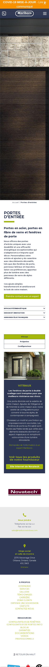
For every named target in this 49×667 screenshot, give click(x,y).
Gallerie (24, 592)
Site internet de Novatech (24, 466)
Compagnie (24, 586)
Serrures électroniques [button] (16, 317)
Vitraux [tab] (24, 337)
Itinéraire (24, 567)
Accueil (15, 202)
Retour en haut (26, 654)
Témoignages (24, 594)
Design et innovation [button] (14, 313)
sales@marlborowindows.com (24, 530)
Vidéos (24, 636)
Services (24, 589)
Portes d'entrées (29, 202)
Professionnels (24, 639)
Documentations (24, 633)
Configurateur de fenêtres (24, 622)
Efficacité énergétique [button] (15, 308)
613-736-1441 (30, 524)
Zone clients (24, 600)
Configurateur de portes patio (24, 624)
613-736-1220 (26, 527)
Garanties (24, 630)
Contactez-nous (24, 609)
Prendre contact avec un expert (22, 296)
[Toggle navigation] (45, 13)
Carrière (24, 597)
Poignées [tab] (24, 342)
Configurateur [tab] (24, 346)
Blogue (24, 627)
